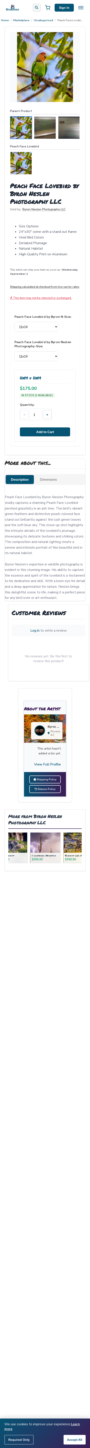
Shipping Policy (46, 779)
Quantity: (27, 405)
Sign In (64, 7)
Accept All (74, 1439)
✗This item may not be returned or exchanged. (41, 298)
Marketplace (21, 20)
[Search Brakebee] (37, 8)
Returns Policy (46, 789)
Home (5, 20)
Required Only (19, 1439)
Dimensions (48, 479)
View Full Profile (47, 764)
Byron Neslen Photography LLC (44, 209)
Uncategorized (43, 20)
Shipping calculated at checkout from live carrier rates (44, 287)
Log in (35, 630)
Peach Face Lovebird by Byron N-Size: (42, 317)
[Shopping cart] (47, 7)
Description (20, 479)
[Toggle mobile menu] (80, 7)
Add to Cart (45, 432)
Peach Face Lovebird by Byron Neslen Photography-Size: (42, 344)
